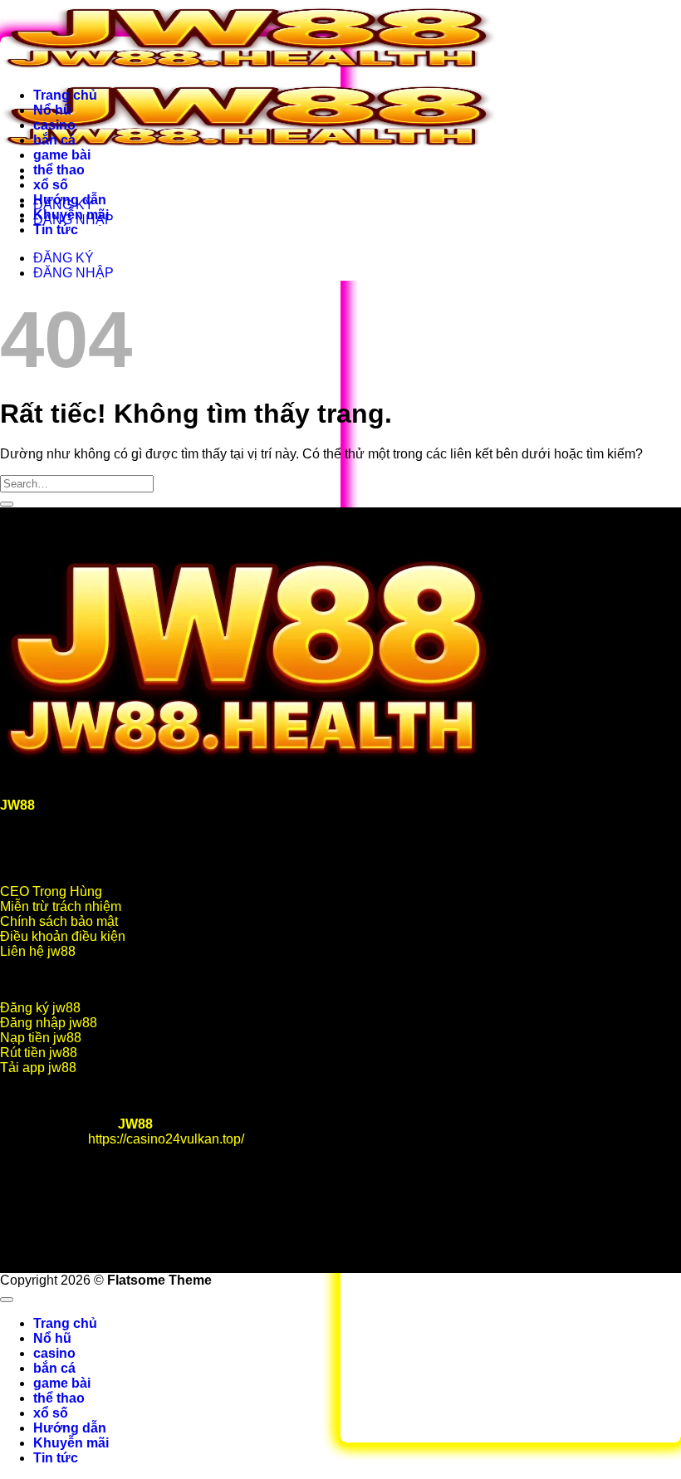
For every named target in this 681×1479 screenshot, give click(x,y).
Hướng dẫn (69, 200)
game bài (62, 155)
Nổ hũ (52, 110)
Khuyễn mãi (71, 215)
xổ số (50, 185)
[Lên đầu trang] (6, 1299)
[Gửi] (6, 504)
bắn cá (54, 140)
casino (54, 125)
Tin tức (55, 230)
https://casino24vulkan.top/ (166, 1139)
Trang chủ (65, 95)
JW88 (135, 1124)
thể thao (59, 170)
